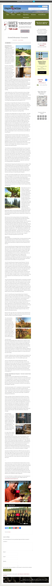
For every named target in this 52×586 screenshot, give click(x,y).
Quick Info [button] (8, 42)
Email (4, 556)
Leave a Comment (20, 40)
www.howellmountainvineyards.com (11, 478)
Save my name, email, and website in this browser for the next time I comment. (17, 567)
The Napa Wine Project (12, 8)
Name (4, 551)
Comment (5, 541)
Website (4, 561)
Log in (46, 579)
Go (33, 1)
